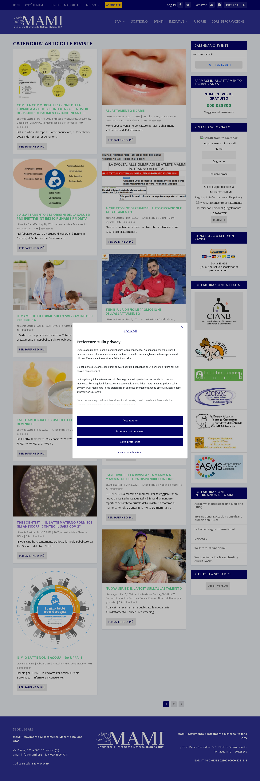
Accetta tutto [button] (130, 420)
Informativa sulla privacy (130, 452)
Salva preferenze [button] (130, 441)
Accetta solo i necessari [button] (130, 431)
